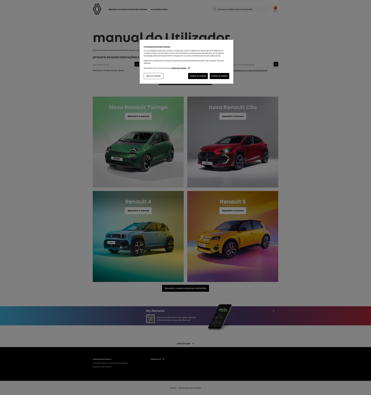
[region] (186, 62)
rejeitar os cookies (198, 76)
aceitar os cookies (219, 76)
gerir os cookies (154, 76)
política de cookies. (179, 68)
